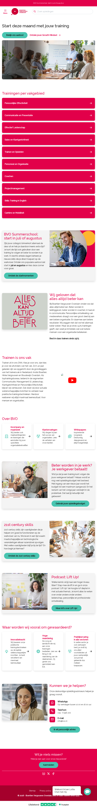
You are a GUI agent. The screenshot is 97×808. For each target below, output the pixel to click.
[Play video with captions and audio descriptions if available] (72, 380)
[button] (87, 791)
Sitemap (32, 791)
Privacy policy (45, 791)
